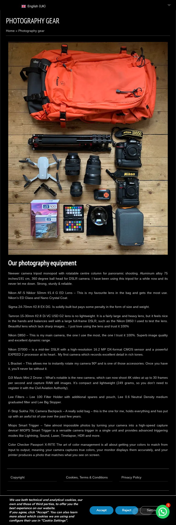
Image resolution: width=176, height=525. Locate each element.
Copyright (18, 477)
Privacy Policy (131, 477)
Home (10, 31)
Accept (101, 510)
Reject (126, 510)
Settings (153, 510)
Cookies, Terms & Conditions (87, 477)
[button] (163, 512)
